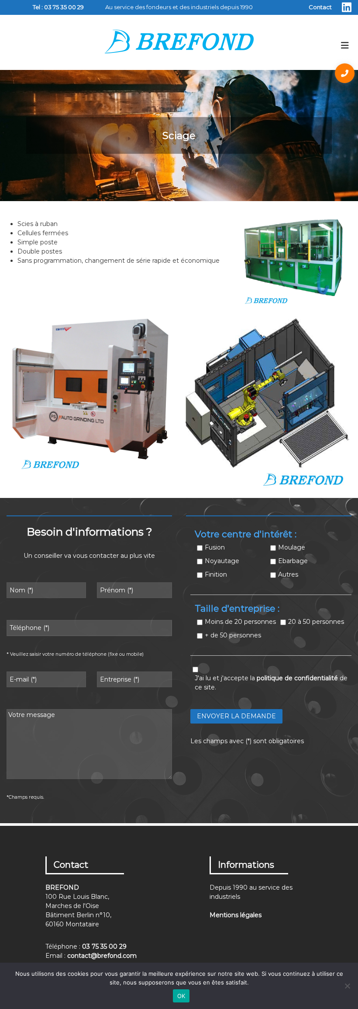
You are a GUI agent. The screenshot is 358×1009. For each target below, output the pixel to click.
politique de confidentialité (297, 678)
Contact (320, 6)
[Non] (347, 985)
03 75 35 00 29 (64, 6)
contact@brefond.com (102, 956)
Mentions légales (236, 915)
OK (181, 995)
